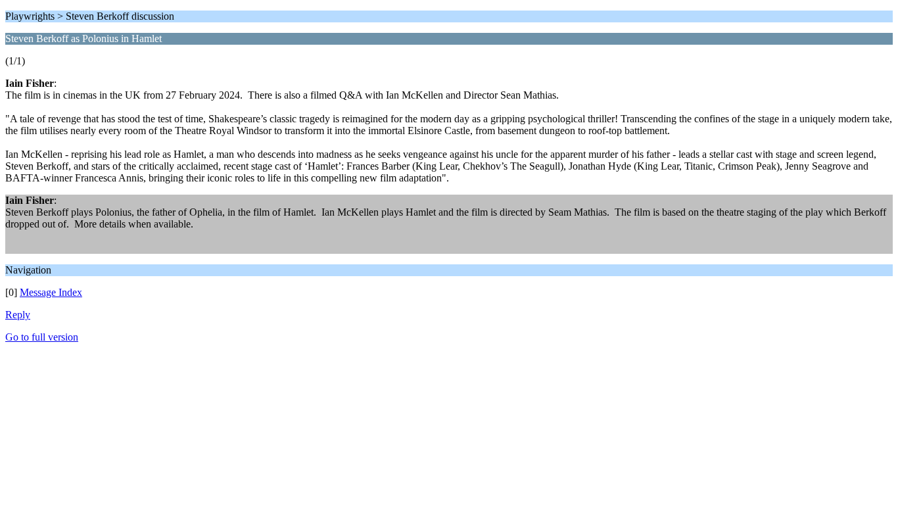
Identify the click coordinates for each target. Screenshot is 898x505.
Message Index (51, 292)
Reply (17, 314)
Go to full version (41, 337)
